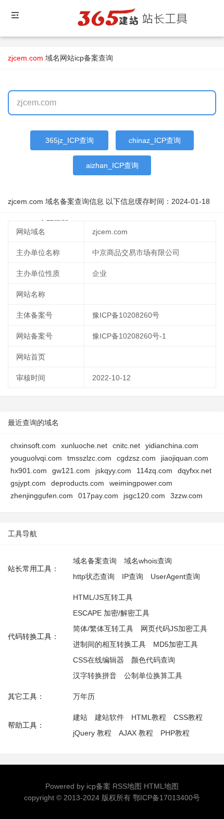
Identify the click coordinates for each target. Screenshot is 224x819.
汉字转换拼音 (95, 675)
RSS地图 (127, 786)
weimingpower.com (140, 483)
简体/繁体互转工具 (103, 628)
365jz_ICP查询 (69, 140)
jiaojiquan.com (184, 458)
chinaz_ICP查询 (155, 140)
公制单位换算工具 (153, 675)
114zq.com (154, 470)
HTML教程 (148, 717)
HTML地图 (161, 786)
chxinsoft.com (33, 445)
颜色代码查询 (153, 660)
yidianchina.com (171, 445)
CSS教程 (188, 717)
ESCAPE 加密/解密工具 (111, 613)
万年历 (84, 696)
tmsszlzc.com (89, 458)
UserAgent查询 (175, 576)
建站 (80, 717)
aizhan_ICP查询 (112, 165)
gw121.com (71, 470)
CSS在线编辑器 (98, 660)
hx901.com (28, 470)
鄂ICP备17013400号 (166, 797)
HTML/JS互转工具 (103, 597)
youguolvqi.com (36, 458)
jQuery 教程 (92, 733)
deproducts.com (77, 483)
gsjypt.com (28, 483)
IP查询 (132, 576)
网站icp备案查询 (86, 58)
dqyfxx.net (194, 470)
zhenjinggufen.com (41, 495)
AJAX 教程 (136, 733)
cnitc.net (126, 445)
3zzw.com (186, 495)
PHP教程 (175, 733)
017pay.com (98, 495)
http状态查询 (94, 576)
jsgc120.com (144, 495)
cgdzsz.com (136, 458)
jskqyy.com (113, 470)
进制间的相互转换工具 (109, 644)
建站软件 (109, 717)
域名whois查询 (148, 561)
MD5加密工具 (175, 644)
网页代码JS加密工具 (174, 628)
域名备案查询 (95, 561)
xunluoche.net (84, 445)
